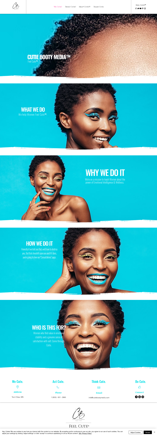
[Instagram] (145, 8)
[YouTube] (140, 8)
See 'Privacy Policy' (85, 433)
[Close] (154, 432)
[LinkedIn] (139, 397)
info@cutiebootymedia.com (99, 397)
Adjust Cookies (136, 432)
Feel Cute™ (32, 61)
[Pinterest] (143, 8)
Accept (147, 432)
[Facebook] (136, 8)
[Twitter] (138, 8)
